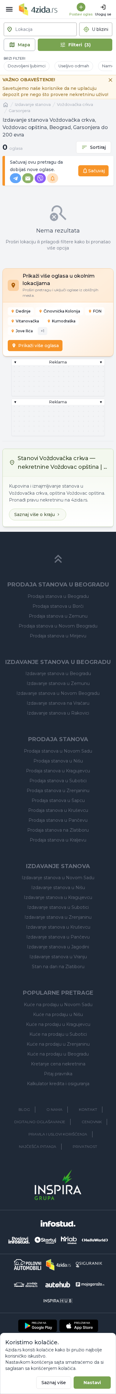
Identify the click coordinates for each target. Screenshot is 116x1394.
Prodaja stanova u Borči (58, 606)
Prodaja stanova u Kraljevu (58, 840)
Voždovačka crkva (75, 104)
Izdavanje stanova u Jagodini (58, 947)
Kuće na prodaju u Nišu (58, 1014)
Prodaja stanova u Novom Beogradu (58, 626)
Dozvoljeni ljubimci (26, 66)
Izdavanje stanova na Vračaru (58, 703)
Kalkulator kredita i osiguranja (58, 1083)
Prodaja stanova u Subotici (58, 780)
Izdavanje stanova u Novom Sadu (58, 877)
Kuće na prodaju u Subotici (58, 1034)
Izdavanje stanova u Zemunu (58, 683)
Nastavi (92, 1382)
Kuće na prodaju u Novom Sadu (58, 1004)
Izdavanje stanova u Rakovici (58, 713)
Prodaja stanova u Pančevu (58, 820)
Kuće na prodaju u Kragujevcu (58, 1024)
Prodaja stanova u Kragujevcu (58, 771)
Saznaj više (53, 1382)
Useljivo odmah (73, 66)
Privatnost (85, 1146)
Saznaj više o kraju (34, 514)
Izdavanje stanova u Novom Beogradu (58, 693)
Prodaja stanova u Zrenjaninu (58, 790)
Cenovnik (92, 1121)
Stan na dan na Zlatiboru (58, 966)
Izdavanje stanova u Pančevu (58, 937)
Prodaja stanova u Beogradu (58, 596)
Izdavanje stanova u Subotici (58, 907)
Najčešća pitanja (37, 1146)
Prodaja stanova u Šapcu (58, 800)
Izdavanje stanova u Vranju (58, 956)
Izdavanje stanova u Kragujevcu (58, 897)
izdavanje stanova (33, 104)
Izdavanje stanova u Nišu (58, 887)
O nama (54, 1109)
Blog (24, 1109)
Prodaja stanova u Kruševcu (58, 810)
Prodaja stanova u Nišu (58, 761)
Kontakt (88, 1109)
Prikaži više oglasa (38, 345)
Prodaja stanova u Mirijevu (58, 636)
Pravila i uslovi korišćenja (57, 1134)
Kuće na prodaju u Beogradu (58, 1054)
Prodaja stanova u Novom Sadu (58, 751)
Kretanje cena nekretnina (58, 1064)
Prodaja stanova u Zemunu (58, 616)
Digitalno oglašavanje (39, 1121)
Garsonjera (19, 110)
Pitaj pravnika (58, 1074)
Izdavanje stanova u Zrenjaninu (58, 917)
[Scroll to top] (58, 559)
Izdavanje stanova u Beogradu (58, 673)
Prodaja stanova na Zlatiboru (58, 830)
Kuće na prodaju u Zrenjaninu (58, 1044)
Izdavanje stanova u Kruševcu (58, 927)
